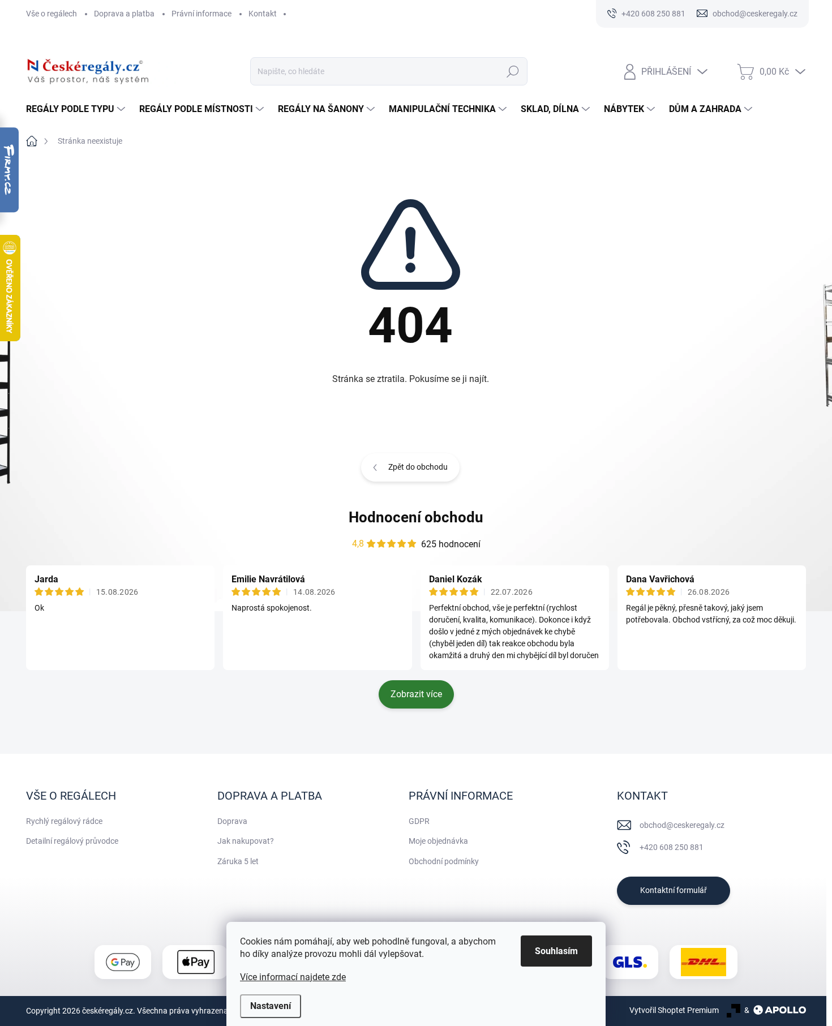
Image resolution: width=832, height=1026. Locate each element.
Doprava (232, 821)
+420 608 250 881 (672, 847)
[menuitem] (77, 109)
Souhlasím (556, 951)
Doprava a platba (124, 13)
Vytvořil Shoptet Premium (674, 1010)
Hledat (512, 71)
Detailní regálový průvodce (72, 840)
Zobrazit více (416, 694)
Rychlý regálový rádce (64, 821)
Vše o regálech (51, 13)
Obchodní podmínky (444, 861)
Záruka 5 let (238, 861)
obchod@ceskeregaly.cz (682, 825)
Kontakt (262, 13)
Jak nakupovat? (245, 840)
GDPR (419, 821)
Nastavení (270, 1006)
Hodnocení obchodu (416, 517)
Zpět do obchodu (418, 466)
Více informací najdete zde (293, 977)
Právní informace (201, 13)
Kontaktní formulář (673, 890)
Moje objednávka (438, 840)
